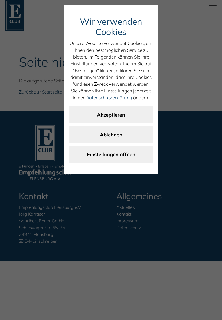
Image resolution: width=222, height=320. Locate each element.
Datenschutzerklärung (109, 97)
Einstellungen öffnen (111, 154)
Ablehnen (111, 135)
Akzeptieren (111, 115)
